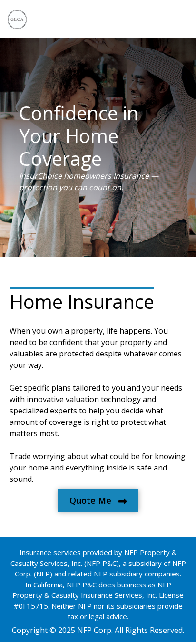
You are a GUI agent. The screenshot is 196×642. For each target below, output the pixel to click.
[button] (98, 500)
